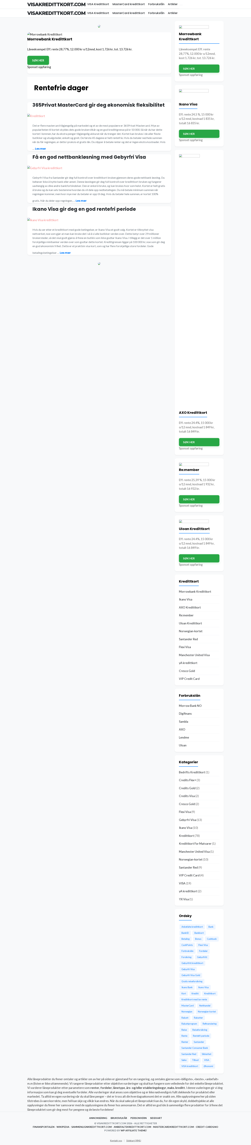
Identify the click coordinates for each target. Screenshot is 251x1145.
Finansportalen (43, 1126)
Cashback (212, 939)
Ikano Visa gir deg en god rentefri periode (84, 209)
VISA (182, 883)
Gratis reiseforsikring (192, 981)
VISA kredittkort (190, 1066)
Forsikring (186, 957)
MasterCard (188, 1005)
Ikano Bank (187, 987)
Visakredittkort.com (56, 4)
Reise (184, 1029)
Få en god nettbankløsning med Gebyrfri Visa (89, 157)
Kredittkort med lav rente (194, 999)
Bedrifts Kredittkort (192, 772)
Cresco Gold (187, 671)
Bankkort (199, 933)
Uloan (182, 745)
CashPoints (187, 945)
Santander (199, 1042)
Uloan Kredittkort (190, 623)
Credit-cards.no (207, 1126)
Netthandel (204, 1005)
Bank (210, 926)
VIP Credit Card (189, 679)
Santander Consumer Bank (195, 1048)
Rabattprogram (189, 1023)
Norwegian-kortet (191, 631)
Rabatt (185, 1017)
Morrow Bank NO (190, 705)
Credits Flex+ (187, 780)
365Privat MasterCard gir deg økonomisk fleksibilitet (98, 105)
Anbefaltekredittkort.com (132, 1126)
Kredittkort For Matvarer (195, 843)
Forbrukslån (156, 4)
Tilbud (195, 1060)
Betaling (186, 939)
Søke (184, 1060)
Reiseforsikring (199, 1029)
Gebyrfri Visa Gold (191, 975)
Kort (184, 993)
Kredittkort (186, 836)
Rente (184, 1035)
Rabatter (198, 1017)
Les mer (40, 149)
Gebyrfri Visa (187, 820)
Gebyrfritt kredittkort (192, 963)
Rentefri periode (201, 1035)
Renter (185, 1042)
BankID (185, 933)
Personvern (138, 1118)
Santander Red (188, 639)
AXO (182, 729)
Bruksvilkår (119, 1118)
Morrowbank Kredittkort (195, 591)
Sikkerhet (206, 1054)
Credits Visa (187, 796)
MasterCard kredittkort (129, 4)
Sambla (183, 721)
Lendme (184, 737)
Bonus (198, 939)
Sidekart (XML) (133, 1140)
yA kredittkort (188, 663)
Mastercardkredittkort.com (173, 1126)
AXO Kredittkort (190, 607)
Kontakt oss (116, 1140)
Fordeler (203, 951)
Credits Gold (187, 788)
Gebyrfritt (202, 957)
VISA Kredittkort (98, 4)
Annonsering (98, 1118)
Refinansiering (210, 1023)
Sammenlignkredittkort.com (91, 1126)
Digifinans (185, 713)
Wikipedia (63, 1126)
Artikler (173, 4)
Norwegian (187, 1011)
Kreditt (195, 993)
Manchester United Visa (194, 655)
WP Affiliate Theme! (134, 1130)
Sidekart (156, 1118)
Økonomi (208, 1066)
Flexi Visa (185, 647)
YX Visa (184, 899)
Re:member (186, 615)
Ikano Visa (185, 599)
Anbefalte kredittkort (192, 926)
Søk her (38, 60)
